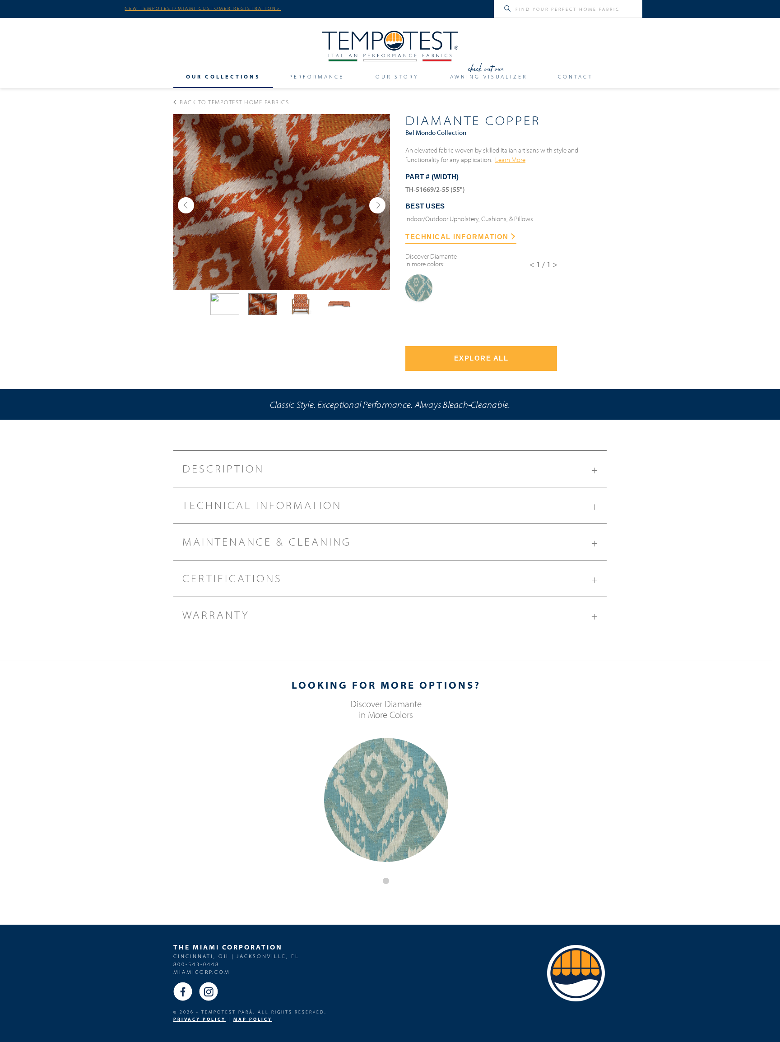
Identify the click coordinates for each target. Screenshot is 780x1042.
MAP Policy (252, 1019)
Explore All (481, 358)
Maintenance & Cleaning (390, 542)
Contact (575, 77)
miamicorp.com (201, 971)
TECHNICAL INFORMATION (457, 237)
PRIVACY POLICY (199, 1019)
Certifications (390, 579)
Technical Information (390, 506)
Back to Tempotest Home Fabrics (234, 102)
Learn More (510, 159)
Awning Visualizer (488, 77)
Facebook (182, 991)
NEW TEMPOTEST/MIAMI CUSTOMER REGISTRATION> (203, 8)
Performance (316, 77)
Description (390, 469)
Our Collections (223, 77)
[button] (186, 205)
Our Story (397, 77)
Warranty (390, 615)
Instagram (208, 991)
